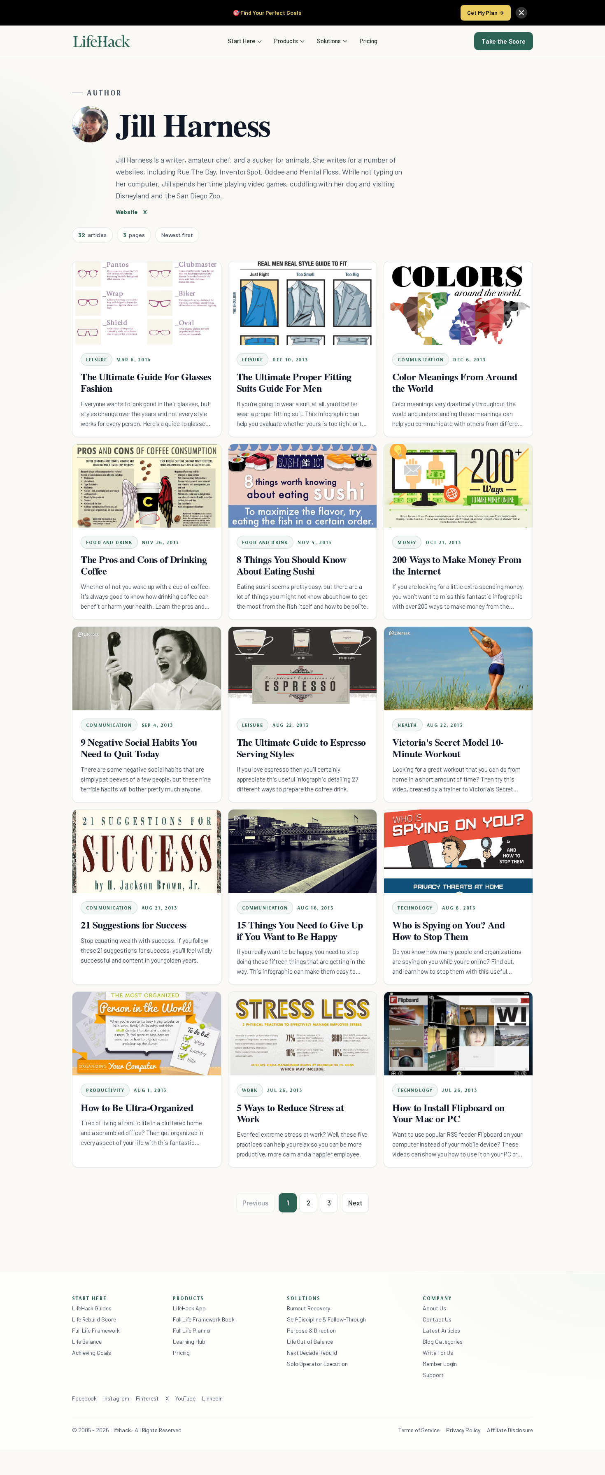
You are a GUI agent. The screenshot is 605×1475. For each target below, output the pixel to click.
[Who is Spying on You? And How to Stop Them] (458, 851)
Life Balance (87, 1341)
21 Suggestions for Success (133, 924)
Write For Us (438, 1352)
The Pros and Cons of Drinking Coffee (144, 565)
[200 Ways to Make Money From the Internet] (458, 486)
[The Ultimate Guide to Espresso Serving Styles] (302, 668)
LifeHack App (189, 1308)
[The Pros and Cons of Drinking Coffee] (146, 486)
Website (126, 211)
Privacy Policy (463, 1429)
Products (286, 40)
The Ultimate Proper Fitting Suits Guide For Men (294, 382)
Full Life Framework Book (204, 1319)
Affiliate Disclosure (510, 1429)
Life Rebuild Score (94, 1319)
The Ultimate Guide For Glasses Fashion (146, 382)
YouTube (185, 1398)
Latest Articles (441, 1330)
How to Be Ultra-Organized (137, 1107)
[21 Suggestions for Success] (146, 851)
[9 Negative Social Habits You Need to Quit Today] (146, 668)
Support (433, 1374)
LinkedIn (212, 1398)
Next (355, 1202)
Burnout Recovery (308, 1308)
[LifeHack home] (101, 41)
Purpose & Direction (311, 1330)
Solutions (329, 40)
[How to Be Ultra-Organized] (146, 1033)
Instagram (116, 1398)
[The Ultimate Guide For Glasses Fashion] (146, 303)
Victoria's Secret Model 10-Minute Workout (447, 748)
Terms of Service (419, 1429)
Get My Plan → (485, 12)
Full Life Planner (192, 1330)
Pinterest (147, 1398)
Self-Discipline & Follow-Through (326, 1319)
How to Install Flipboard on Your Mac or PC (448, 1113)
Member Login (440, 1363)
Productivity (105, 1090)
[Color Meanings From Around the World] (458, 303)
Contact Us (437, 1319)
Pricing (368, 40)
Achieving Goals (91, 1352)
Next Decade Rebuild (312, 1352)
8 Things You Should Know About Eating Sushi (292, 565)
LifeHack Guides (92, 1308)
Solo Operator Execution (317, 1363)
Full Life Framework (96, 1330)
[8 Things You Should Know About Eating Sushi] (302, 486)
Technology (415, 908)
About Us (434, 1308)
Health (407, 725)
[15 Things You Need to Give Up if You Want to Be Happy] (302, 851)
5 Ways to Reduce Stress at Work (290, 1113)
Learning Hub (189, 1341)
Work (250, 1090)
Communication (421, 359)
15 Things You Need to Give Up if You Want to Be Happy (300, 930)
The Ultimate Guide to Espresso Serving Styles (301, 748)
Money (407, 542)
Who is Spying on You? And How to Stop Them (448, 930)
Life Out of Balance (310, 1341)
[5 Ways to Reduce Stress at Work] (302, 1033)
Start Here (241, 40)
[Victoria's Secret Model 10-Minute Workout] (458, 668)
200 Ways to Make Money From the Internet (456, 565)
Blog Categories (443, 1341)
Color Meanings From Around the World (454, 382)
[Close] (521, 13)
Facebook (84, 1398)
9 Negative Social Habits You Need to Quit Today (139, 748)
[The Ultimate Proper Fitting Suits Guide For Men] (302, 303)
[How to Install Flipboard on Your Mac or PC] (458, 1033)
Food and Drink (109, 542)
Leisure (96, 359)
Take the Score (504, 41)
